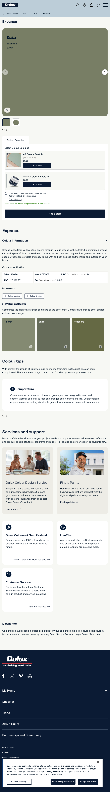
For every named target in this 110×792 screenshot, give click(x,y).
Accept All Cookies (88, 781)
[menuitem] (8, 690)
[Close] (98, 762)
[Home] (3, 13)
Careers (5, 752)
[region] (52, 773)
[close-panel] (105, 5)
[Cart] (98, 5)
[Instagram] (12, 676)
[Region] (84, 5)
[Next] (105, 72)
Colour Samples (15, 140)
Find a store (55, 213)
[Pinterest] (21, 676)
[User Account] (91, 5)
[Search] (77, 5)
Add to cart (37, 165)
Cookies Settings (19, 781)
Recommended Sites (10, 757)
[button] (12, 296)
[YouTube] (30, 676)
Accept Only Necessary (63, 781)
